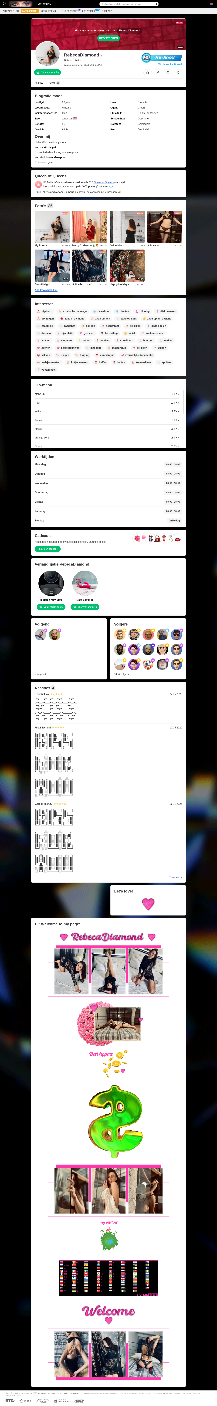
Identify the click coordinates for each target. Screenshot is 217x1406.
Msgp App (107, 11)
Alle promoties (70, 11)
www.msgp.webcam (46, 1393)
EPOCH (66, 1393)
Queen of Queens (104, 182)
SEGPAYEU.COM (79, 1393)
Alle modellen (11, 11)
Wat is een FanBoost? (170, 64)
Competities (88, 11)
